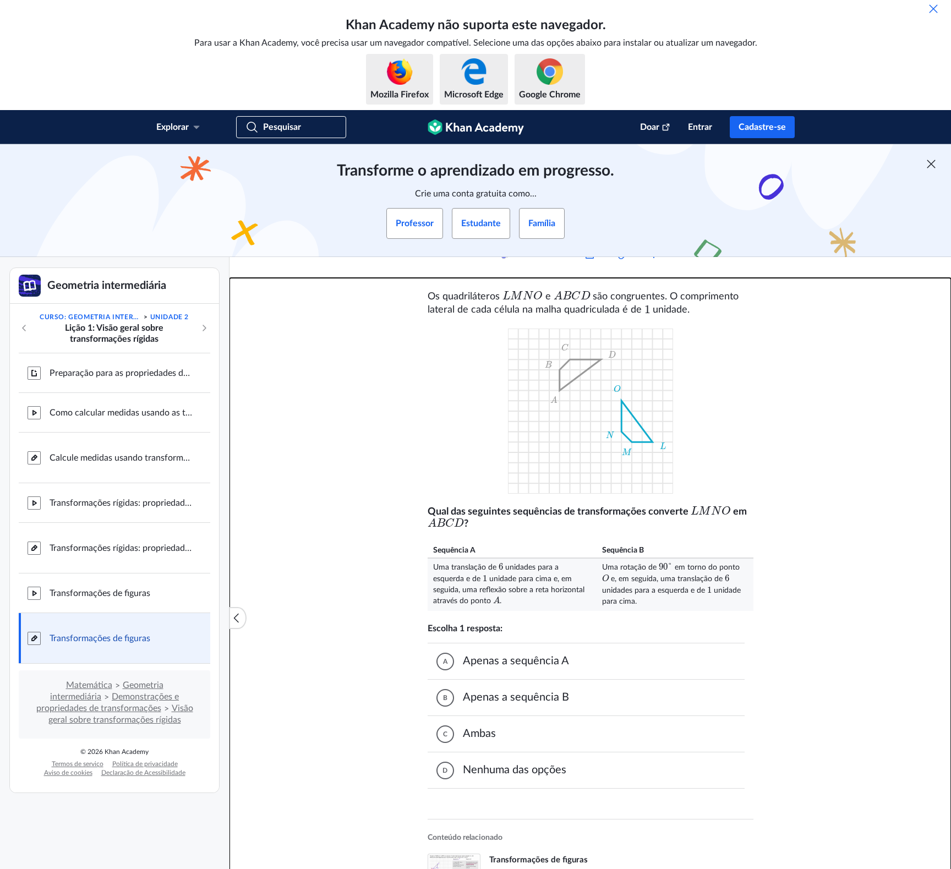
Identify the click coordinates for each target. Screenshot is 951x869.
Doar (649, 127)
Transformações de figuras (100, 593)
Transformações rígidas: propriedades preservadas (121, 503)
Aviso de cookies (68, 772)
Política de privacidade (145, 764)
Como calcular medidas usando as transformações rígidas (121, 412)
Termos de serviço (77, 764)
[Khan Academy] (476, 127)
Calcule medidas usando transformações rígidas (121, 457)
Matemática (89, 685)
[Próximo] (204, 328)
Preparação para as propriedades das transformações (121, 373)
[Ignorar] (933, 9)
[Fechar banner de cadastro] (931, 164)
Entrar (700, 127)
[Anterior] (24, 328)
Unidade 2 (169, 317)
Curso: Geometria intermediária (91, 317)
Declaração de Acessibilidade (143, 772)
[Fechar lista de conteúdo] (238, 618)
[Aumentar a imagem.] (590, 411)
